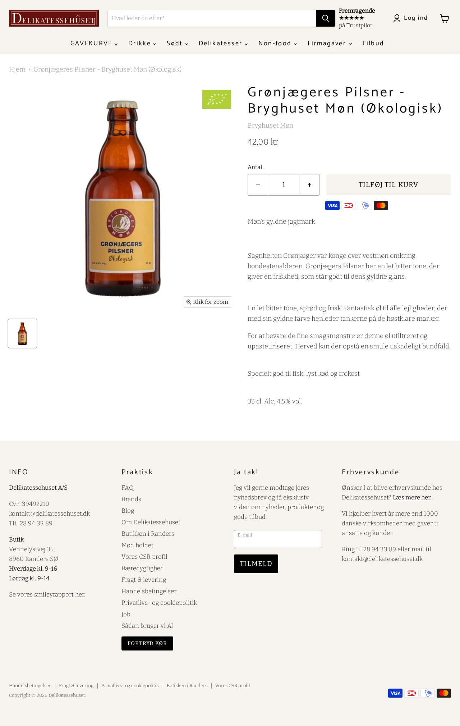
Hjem (17, 69)
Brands (131, 499)
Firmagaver (328, 43)
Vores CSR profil (144, 556)
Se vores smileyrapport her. (47, 594)
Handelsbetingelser (148, 591)
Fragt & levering (143, 579)
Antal (255, 167)
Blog (127, 510)
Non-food (276, 43)
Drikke (140, 43)
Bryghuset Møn (270, 125)
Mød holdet (137, 545)
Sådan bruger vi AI (147, 625)
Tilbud (373, 43)
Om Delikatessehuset (150, 522)
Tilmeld (256, 564)
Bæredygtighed (142, 568)
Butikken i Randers (147, 533)
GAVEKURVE (92, 43)
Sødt (176, 43)
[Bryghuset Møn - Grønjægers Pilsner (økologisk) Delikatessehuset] (22, 333)
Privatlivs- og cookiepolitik (159, 602)
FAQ (127, 487)
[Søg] (325, 18)
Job (125, 614)
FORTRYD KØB (147, 643)
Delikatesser (221, 43)
